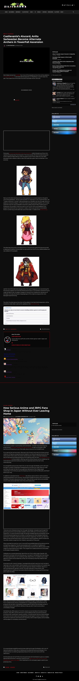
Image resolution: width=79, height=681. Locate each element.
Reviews (45, 11)
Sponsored (10, 405)
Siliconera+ (11, 11)
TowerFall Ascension (8, 76)
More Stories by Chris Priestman (21, 345)
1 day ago (72, 96)
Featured (5, 405)
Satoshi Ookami (60, 98)
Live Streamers (9, 316)
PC (35, 11)
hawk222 (58, 92)
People (53, 79)
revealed (18, 75)
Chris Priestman (11, 45)
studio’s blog (43, 209)
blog (35, 304)
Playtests (56, 11)
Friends (8, 318)
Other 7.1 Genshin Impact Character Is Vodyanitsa (63, 54)
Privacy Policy (59, 672)
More (61, 11)
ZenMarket (22, 475)
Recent (56, 79)
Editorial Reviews (10, 313)
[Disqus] (26, 363)
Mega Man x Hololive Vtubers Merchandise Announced (62, 89)
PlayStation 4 (11, 33)
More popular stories (56, 75)
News (4, 33)
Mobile (39, 11)
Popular (60, 79)
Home (6, 11)
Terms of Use (50, 672)
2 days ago (58, 102)
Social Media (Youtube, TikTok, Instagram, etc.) (16, 320)
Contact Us (43, 672)
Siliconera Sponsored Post (22, 416)
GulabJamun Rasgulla (61, 83)
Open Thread (23, 672)
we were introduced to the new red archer (20, 153)
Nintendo (18, 11)
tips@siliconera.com (42, 679)
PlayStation (25, 11)
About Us (37, 672)
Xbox (31, 11)
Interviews (50, 11)
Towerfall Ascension (46, 329)
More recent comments (57, 107)
